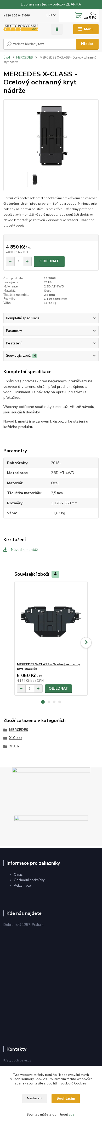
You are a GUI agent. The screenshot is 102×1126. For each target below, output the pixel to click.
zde (72, 1114)
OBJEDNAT (49, 261)
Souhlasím (65, 1098)
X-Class (15, 738)
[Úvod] (23, 29)
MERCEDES (24, 58)
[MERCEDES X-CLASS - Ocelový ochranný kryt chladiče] (51, 622)
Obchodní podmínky (29, 880)
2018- (14, 746)
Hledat (87, 43)
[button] (43, 702)
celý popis (17, 225)
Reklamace (22, 885)
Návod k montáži (24, 549)
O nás (18, 874)
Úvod (6, 58)
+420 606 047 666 (16, 16)
